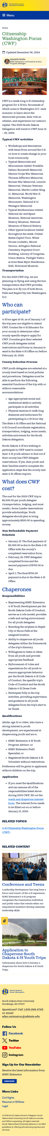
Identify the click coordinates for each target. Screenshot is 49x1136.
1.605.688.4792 (33, 1009)
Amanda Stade (17, 59)
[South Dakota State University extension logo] (13, 4)
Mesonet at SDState (13, 1101)
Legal (5, 1106)
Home (5, 28)
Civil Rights (8, 1097)
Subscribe (9, 1081)
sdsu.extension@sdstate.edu (21, 1016)
